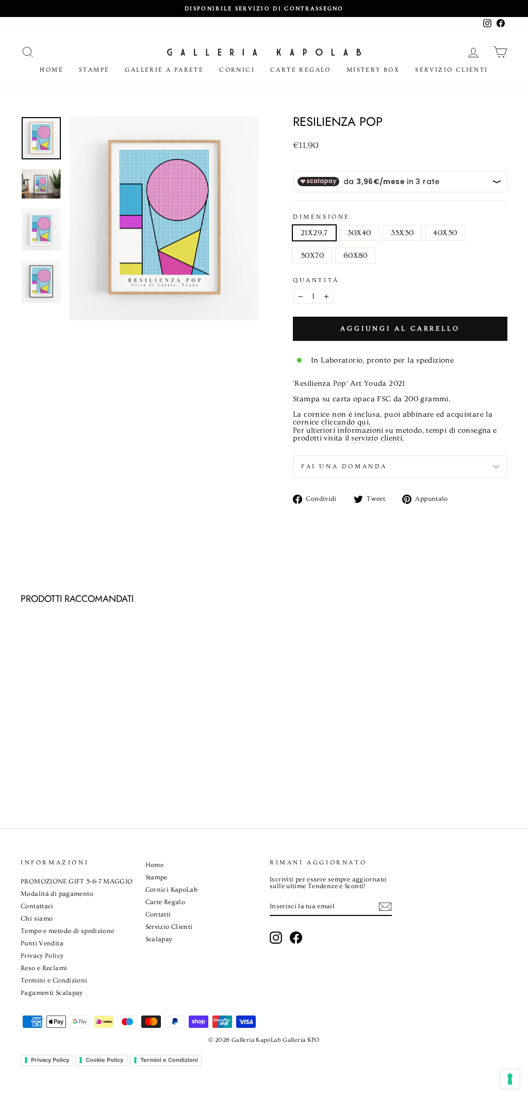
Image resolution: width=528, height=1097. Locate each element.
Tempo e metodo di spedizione (67, 931)
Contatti (158, 914)
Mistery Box (373, 70)
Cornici (237, 70)
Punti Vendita (42, 943)
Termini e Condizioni (54, 980)
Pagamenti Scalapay (52, 992)
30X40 (359, 232)
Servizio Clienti (451, 70)
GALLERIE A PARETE (164, 70)
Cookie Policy (104, 1059)
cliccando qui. (346, 422)
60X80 (355, 255)
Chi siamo (37, 918)
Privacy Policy (42, 955)
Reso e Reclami (44, 968)
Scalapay (159, 939)
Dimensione (321, 217)
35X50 (402, 232)
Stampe (94, 70)
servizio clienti (376, 438)
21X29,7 (314, 232)
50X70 (312, 255)
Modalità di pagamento (57, 893)
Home (51, 70)
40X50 (445, 232)
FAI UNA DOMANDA (344, 466)
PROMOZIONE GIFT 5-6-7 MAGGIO (77, 881)
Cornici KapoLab (171, 889)
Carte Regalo (300, 70)
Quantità (316, 280)
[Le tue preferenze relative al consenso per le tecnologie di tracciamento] (510, 1079)
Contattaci (37, 906)
